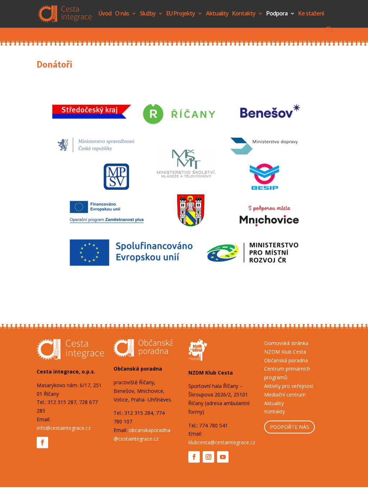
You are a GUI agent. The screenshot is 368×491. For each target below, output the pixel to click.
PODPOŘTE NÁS (289, 426)
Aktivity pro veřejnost (289, 385)
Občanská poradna (286, 360)
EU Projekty (180, 14)
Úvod (104, 14)
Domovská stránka (286, 343)
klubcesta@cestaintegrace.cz (221, 442)
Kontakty (244, 14)
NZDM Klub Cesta (285, 351)
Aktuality (217, 14)
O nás (122, 14)
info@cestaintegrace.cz (64, 428)
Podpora (277, 14)
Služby (148, 14)
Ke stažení (311, 14)
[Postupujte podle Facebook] (42, 442)
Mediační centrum (285, 394)
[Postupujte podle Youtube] (223, 457)
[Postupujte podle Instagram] (208, 457)
